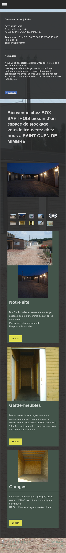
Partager (12, 92)
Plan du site (9, 545)
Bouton (15, 338)
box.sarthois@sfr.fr (15, 42)
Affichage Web (55, 545)
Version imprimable (17, 541)
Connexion (57, 541)
